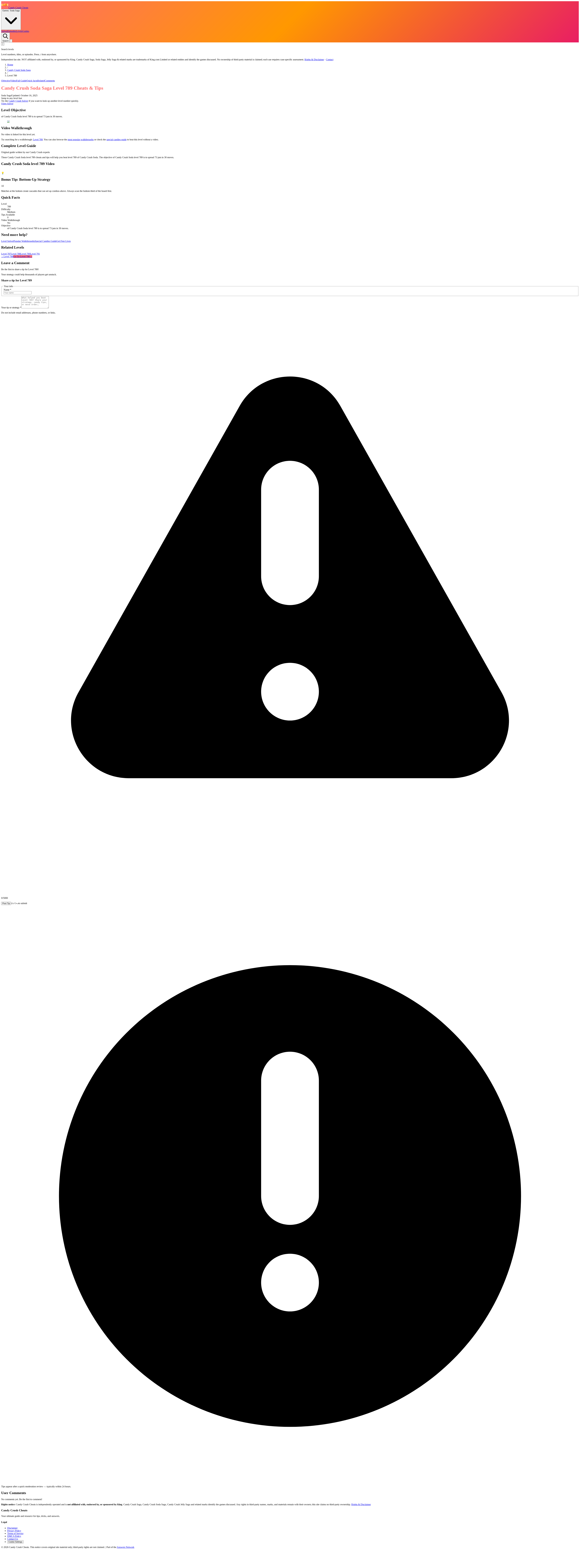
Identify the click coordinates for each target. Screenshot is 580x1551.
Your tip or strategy (11, 307)
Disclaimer (12, 1528)
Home (10, 64)
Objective (5, 80)
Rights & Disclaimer (314, 59)
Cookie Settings (15, 1542)
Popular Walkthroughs (24, 241)
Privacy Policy (14, 1530)
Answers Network (125, 1547)
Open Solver (7, 103)
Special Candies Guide (45, 241)
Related (41, 80)
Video (13, 80)
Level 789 (38, 139)
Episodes (11, 31)
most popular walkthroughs (81, 139)
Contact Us (12, 1539)
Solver (4, 31)
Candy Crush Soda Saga (19, 70)
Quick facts (31, 80)
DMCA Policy (14, 1536)
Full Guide (21, 80)
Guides (25, 31)
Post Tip (6, 903)
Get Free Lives (63, 241)
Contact (329, 59)
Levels (19, 31)
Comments (50, 80)
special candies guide (116, 139)
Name (7, 289)
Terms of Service (15, 1533)
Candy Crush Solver (18, 101)
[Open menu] (11, 40)
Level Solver (7, 241)
